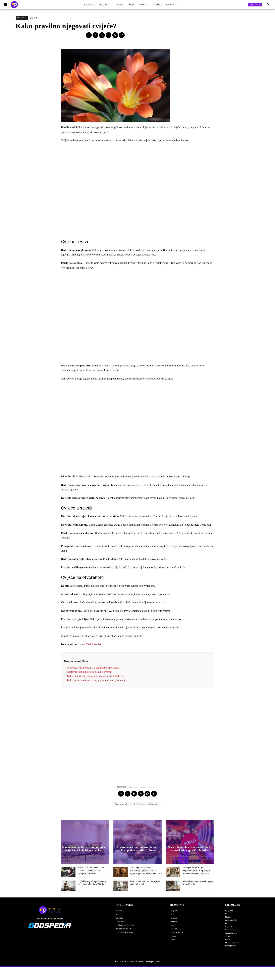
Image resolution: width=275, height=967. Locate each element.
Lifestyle (21, 18)
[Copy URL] (122, 35)
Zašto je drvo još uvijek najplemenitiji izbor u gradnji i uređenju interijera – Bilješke (196, 870)
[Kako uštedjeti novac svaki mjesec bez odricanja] (173, 886)
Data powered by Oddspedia (49, 918)
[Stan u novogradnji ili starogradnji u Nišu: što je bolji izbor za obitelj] (85, 842)
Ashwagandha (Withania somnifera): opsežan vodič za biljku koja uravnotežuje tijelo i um (146, 870)
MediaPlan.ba (93, 644)
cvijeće (130, 787)
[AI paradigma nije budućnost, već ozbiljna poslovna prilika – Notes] (137, 842)
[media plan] (14, 5)
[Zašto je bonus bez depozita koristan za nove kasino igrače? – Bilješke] (190, 842)
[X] (95, 35)
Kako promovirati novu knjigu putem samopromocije (96, 680)
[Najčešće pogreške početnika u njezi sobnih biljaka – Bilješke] (68, 886)
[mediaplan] (5, 5)
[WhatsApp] (115, 35)
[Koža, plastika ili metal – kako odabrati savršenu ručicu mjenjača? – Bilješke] (68, 872)
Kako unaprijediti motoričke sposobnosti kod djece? (95, 675)
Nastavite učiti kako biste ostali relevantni (89, 671)
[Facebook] (89, 35)
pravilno (153, 787)
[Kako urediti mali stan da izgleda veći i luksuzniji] (120, 886)
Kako (137, 787)
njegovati (144, 787)
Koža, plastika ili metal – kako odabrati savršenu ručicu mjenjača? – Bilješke (91, 870)
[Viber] (108, 35)
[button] (268, 4)
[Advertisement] (137, 189)
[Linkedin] (102, 35)
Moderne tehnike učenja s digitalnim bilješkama (93, 667)
